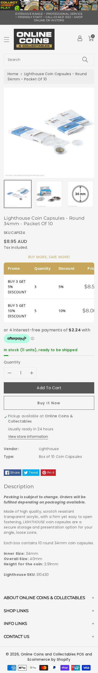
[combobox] (49, 59)
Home (13, 73)
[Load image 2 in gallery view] (49, 194)
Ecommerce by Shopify (49, 659)
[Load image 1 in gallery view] (17, 194)
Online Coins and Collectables (48, 654)
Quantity (12, 362)
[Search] (85, 59)
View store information (28, 436)
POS (80, 654)
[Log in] (79, 38)
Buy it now (49, 403)
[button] (9, 39)
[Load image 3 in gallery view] (80, 194)
